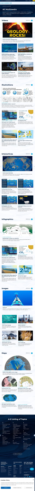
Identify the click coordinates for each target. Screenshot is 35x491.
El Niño (25, 427)
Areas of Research (3, 467)
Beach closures (5, 438)
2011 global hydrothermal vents (8, 404)
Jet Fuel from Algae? (22, 276)
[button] (33, 479)
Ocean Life (14, 471)
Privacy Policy (25, 472)
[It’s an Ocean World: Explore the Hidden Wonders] (9, 66)
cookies (17, 482)
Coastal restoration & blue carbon (17, 434)
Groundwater (25, 439)
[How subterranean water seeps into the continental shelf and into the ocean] (9, 133)
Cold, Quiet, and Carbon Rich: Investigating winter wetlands (24, 73)
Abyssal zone (5, 425)
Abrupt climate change (6, 424)
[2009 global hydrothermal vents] (25, 398)
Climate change (16, 429)
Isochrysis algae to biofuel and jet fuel (25, 141)
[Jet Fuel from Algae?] (25, 269)
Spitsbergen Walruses (6, 342)
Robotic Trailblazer (6, 307)
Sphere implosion (21, 325)
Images (21, 471)
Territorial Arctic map (6, 388)
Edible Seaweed (5, 104)
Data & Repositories (3, 471)
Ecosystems (25, 425)
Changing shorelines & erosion (17, 427)
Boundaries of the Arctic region (24, 388)
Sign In (27, 0)
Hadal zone (25, 443)
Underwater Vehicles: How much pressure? (24, 207)
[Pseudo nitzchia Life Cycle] (25, 183)
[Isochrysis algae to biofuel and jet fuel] (25, 134)
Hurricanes (25, 447)
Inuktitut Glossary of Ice (8, 238)
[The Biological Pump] (25, 114)
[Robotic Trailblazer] (17, 299)
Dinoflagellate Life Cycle (7, 206)
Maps (20, 473)
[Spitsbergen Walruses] (9, 335)
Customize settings (29, 487)
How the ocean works (27, 445)
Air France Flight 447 (6, 427)
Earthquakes (25, 424)
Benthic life (4, 439)
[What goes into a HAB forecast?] (9, 115)
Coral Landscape (21, 342)
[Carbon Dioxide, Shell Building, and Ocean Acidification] (17, 164)
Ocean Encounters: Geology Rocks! (10, 39)
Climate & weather (16, 428)
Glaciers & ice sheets (27, 438)
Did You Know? (15, 477)
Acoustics (4, 426)
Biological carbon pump (6, 442)
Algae (3, 428)
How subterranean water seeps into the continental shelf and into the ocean (9, 140)
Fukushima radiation (27, 434)
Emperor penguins (26, 428)
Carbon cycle (15, 424)
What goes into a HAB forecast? (8, 122)
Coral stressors (16, 435)
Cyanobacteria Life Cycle (7, 189)
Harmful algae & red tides (28, 444)
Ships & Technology (3, 470)
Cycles (14, 438)
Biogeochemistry (5, 441)
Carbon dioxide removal (17, 425)
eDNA (24, 426)
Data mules (15, 442)
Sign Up (30, 0)
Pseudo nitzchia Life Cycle (23, 189)
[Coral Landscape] (25, 335)
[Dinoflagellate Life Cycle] (9, 199)
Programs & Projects (3, 469)
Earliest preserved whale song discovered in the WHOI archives (8, 55)
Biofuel (4, 440)
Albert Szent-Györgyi (6, 325)
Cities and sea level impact (8, 372)
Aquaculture (4, 432)
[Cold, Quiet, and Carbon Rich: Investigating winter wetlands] (25, 66)
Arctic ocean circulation (6, 433)
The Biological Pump (22, 120)
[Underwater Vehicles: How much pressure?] (25, 199)
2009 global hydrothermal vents (25, 405)
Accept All (5, 487)
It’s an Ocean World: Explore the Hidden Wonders (8, 73)
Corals (14, 436)
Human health (26, 446)
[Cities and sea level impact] (17, 363)
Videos (20, 472)
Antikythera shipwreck (6, 431)
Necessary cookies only (17, 487)
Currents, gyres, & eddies (17, 437)
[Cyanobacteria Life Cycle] (9, 183)
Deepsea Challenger (16, 443)
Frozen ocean (26, 433)
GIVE (33, 0)
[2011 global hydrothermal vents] (9, 397)
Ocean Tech (15, 472)
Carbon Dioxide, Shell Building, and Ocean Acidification (14, 173)
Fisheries (25, 432)
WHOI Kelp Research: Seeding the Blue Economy (25, 55)
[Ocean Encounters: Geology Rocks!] (17, 31)
